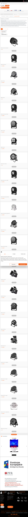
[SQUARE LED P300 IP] (14, 273)
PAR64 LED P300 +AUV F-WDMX (4, 180)
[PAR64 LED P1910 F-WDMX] (14, 240)
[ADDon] (22, 500)
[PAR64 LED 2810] (14, 91)
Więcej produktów (14, 434)
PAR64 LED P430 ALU (3, 329)
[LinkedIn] (16, 514)
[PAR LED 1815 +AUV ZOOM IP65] (14, 41)
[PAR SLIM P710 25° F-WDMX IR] (14, 356)
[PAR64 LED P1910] (14, 124)
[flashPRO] (18, 497)
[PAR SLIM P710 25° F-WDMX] (14, 389)
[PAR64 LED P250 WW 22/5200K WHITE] (14, 207)
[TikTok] (15, 514)
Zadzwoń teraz (2, 507)
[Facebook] (11, 514)
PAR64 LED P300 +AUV (3, 64)
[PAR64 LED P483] (14, 75)
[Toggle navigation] (1, 1)
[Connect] (25, 500)
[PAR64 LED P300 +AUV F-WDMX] (14, 174)
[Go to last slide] (1, 446)
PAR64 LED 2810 (3, 97)
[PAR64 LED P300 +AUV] (14, 58)
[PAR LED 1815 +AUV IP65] (14, 157)
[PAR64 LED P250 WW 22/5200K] (14, 108)
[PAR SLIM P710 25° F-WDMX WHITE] (14, 406)
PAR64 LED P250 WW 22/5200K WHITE (5, 213)
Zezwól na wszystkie (22, 264)
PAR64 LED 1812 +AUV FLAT (4, 428)
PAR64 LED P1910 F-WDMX (4, 246)
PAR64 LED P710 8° (3, 312)
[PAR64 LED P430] (14, 141)
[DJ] (18, 500)
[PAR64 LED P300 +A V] (14, 339)
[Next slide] (26, 446)
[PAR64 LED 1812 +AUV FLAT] (14, 422)
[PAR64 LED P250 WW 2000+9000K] (14, 190)
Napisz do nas (2, 504)
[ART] (22, 497)
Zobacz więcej (14, 67)
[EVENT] (25, 497)
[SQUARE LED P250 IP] (14, 290)
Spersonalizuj (13, 264)
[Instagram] (12, 514)
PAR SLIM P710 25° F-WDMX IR (4, 362)
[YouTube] (14, 514)
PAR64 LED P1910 (3, 130)
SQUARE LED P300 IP (3, 279)
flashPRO (3, 82)
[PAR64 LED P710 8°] (14, 306)
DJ (2, 49)
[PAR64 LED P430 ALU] (14, 323)
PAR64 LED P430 (3, 147)
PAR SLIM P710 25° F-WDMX (4, 395)
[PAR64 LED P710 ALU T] (14, 224)
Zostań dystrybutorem (10, 507)
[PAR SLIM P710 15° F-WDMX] (14, 372)
